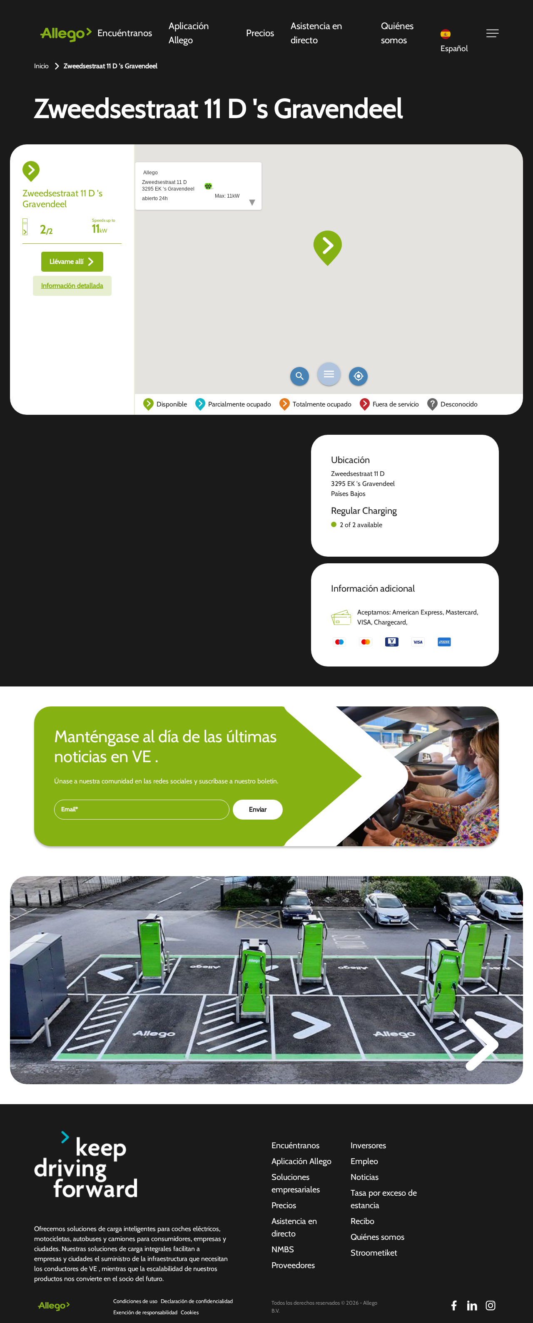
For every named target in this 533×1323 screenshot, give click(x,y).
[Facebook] (454, 1305)
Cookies (190, 1312)
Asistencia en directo (316, 33)
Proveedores (293, 1265)
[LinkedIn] (472, 1305)
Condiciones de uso (135, 1301)
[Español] (458, 33)
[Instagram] (490, 1305)
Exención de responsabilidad (145, 1312)
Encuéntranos (124, 33)
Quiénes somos (397, 33)
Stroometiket (374, 1253)
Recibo (362, 1221)
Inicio (41, 66)
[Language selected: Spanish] (458, 33)
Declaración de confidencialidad (197, 1301)
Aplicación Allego (189, 33)
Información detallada (72, 286)
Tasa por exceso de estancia (384, 1199)
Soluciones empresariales (295, 1183)
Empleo (364, 1161)
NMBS (282, 1249)
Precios (260, 33)
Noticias (365, 1177)
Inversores (368, 1145)
